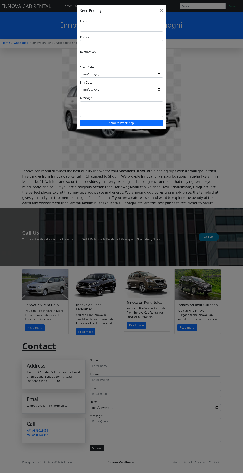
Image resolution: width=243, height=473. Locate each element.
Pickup (84, 37)
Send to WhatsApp (121, 123)
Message (86, 98)
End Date (86, 82)
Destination (88, 52)
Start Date (87, 67)
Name (84, 21)
